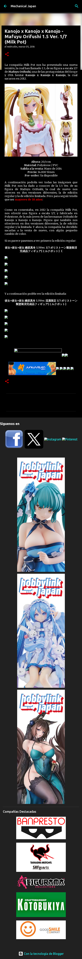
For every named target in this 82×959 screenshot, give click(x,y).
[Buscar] (76, 6)
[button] (7, 54)
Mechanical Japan (23, 6)
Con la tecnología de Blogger (43, 953)
